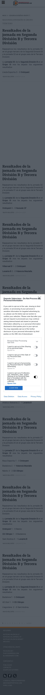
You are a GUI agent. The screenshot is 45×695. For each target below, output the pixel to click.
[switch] (36, 347)
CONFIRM (13, 388)
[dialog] (22, 347)
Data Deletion (9, 396)
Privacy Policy (36, 396)
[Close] (40, 298)
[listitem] (22, 341)
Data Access (22, 396)
